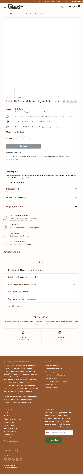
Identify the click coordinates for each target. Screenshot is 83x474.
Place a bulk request (11, 441)
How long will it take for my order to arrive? (25, 270)
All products (14, 14)
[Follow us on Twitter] (9, 459)
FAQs (6, 413)
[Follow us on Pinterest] (17, 459)
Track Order (8, 416)
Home (6, 14)
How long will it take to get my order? (23, 277)
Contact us (8, 435)
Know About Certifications (55, 375)
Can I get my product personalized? (22, 299)
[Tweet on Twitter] (71, 101)
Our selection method (53, 369)
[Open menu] (5, 7)
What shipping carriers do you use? (22, 284)
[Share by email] (75, 101)
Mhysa (8, 98)
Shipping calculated (31, 112)
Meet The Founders (52, 365)
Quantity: (10, 138)
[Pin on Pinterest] (67, 101)
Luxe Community (51, 378)
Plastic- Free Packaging (48, 2)
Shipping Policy (9, 422)
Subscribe (54, 440)
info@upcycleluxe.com (59, 340)
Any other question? (16, 306)
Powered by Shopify (10, 468)
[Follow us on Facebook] (5, 459)
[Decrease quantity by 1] (17, 138)
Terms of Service (10, 428)
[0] (77, 7)
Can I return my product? (18, 291)
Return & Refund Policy (12, 419)
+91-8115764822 (23, 340)
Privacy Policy (9, 425)
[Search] (62, 7)
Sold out (23, 146)
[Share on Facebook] (63, 101)
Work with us (8, 438)
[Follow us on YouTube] (20, 459)
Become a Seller (10, 431)
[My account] (70, 7)
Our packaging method (54, 372)
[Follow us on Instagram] (13, 459)
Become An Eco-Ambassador (56, 381)
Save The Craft (50, 384)
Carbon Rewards (51, 387)
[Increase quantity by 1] (30, 138)
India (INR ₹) (9, 450)
